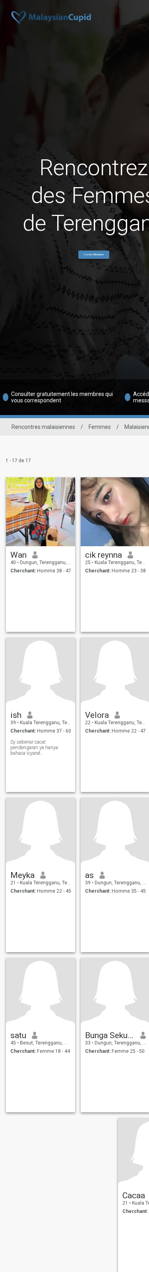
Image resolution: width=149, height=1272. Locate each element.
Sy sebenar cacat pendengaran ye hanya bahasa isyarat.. (34, 747)
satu (18, 1035)
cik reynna (103, 555)
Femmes (100, 427)
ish (15, 715)
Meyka (22, 875)
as (89, 875)
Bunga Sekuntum (110, 1035)
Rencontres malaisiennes (43, 427)
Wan (18, 555)
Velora (97, 715)
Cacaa (133, 1195)
